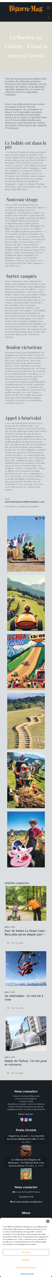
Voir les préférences (26, 1267)
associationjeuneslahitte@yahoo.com (24, 501)
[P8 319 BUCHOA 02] (26, 603)
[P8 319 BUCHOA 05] (26, 780)
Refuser (26, 1260)
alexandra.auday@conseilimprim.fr (27, 1202)
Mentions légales (27, 1274)
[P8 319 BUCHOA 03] (26, 662)
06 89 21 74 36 (27, 1197)
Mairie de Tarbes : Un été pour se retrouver (26, 1062)
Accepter (26, 1252)
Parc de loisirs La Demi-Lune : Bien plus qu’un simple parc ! (25, 932)
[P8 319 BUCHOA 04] (26, 721)
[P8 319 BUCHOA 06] (26, 839)
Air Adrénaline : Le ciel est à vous (24, 997)
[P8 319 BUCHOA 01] (26, 544)
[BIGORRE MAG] (26, 7)
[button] (47, 1221)
